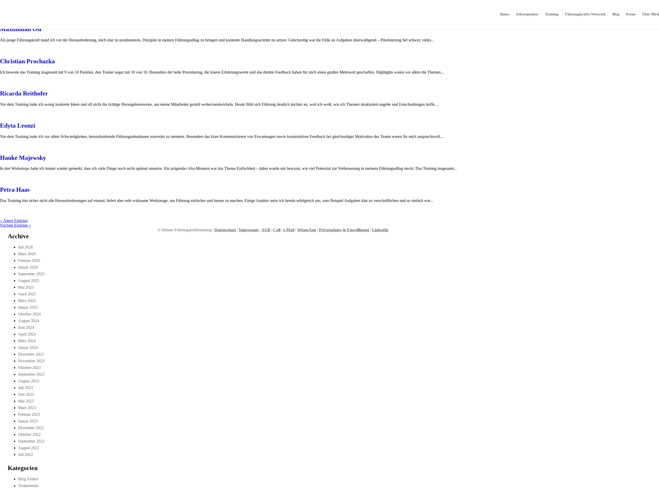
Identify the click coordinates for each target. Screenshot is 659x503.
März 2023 (27, 407)
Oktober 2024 (29, 314)
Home (504, 14)
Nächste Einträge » (15, 225)
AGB (265, 230)
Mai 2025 (26, 287)
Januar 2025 (28, 307)
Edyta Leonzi (17, 125)
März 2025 (27, 300)
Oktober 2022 (29, 434)
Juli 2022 (25, 454)
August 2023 (28, 381)
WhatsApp (306, 230)
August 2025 (28, 280)
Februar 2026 (29, 260)
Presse (631, 14)
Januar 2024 (28, 347)
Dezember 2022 (31, 428)
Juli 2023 (25, 387)
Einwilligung (358, 230)
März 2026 (27, 254)
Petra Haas (15, 189)
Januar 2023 (28, 421)
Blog (615, 14)
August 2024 (28, 321)
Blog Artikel (28, 479)
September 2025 (31, 274)
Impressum (248, 230)
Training (551, 14)
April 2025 (27, 294)
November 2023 (31, 361)
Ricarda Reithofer (24, 93)
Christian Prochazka (27, 61)
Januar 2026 (28, 267)
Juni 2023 (26, 394)
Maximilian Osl (20, 29)
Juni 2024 (26, 327)
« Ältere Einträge (14, 220)
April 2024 (27, 334)
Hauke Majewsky (23, 157)
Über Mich (650, 14)
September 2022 (31, 441)
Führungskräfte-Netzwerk (585, 14)
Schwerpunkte (527, 14)
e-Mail (288, 230)
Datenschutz (225, 230)
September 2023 (31, 374)
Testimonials (28, 485)
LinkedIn (380, 230)
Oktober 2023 (29, 367)
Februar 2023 (29, 414)
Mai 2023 (26, 401)
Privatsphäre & (333, 230)
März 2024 (27, 341)
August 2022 (28, 448)
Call (276, 230)
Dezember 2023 (31, 354)
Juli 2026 (25, 247)
